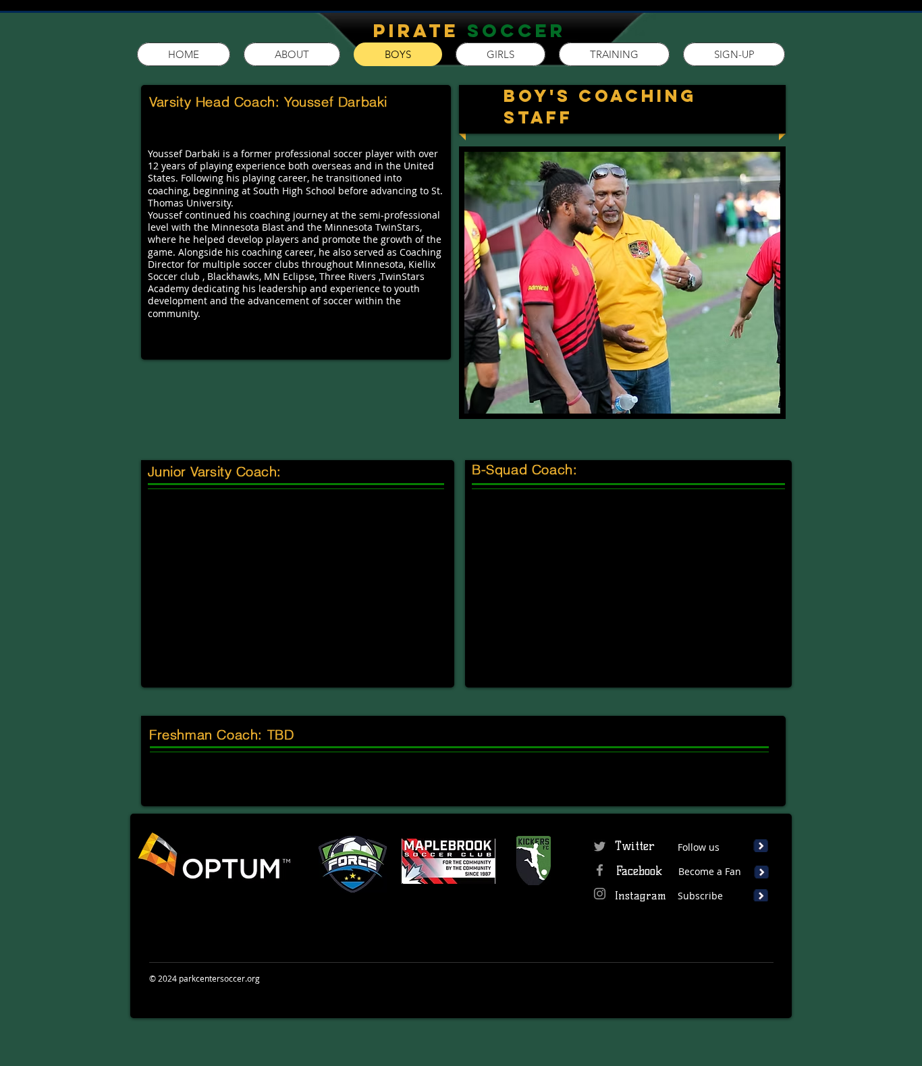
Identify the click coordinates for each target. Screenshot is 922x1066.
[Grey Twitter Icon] (599, 846)
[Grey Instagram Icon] (599, 893)
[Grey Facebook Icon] (599, 870)
